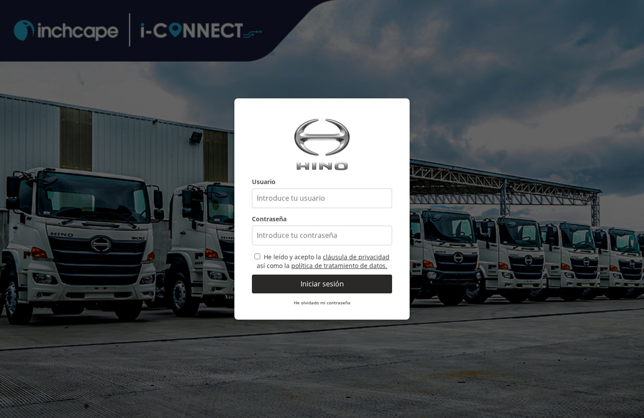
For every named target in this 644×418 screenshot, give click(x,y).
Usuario (264, 182)
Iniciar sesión (322, 284)
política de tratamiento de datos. (339, 265)
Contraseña (269, 219)
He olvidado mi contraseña (322, 303)
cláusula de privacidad (356, 257)
